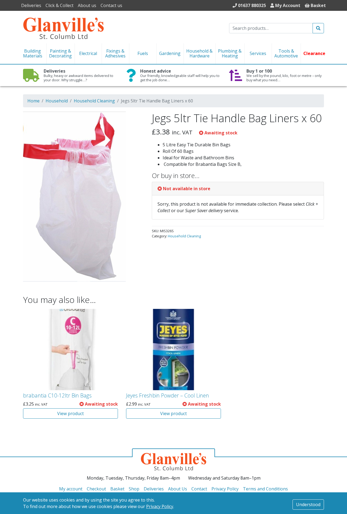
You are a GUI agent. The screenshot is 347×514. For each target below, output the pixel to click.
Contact (199, 489)
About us (87, 5)
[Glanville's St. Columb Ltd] (63, 28)
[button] (132, 119)
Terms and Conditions (265, 489)
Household (57, 101)
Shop (134, 489)
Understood (308, 504)
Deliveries (31, 5)
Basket (117, 489)
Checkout (96, 489)
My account (70, 489)
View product (70, 413)
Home (33, 101)
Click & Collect (59, 5)
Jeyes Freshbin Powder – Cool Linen (167, 395)
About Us (177, 489)
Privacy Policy (159, 506)
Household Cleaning (94, 101)
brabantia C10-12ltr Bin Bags (57, 395)
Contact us (111, 5)
